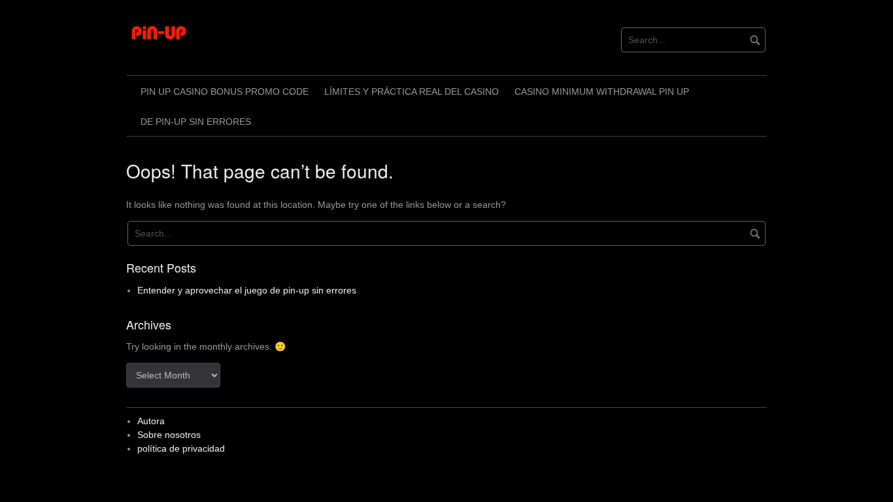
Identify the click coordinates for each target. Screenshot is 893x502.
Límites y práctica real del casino (411, 91)
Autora (151, 421)
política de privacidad (181, 448)
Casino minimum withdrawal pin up (601, 91)
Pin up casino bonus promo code (225, 91)
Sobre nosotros (169, 434)
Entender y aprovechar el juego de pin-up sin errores (246, 290)
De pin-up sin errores (196, 121)
